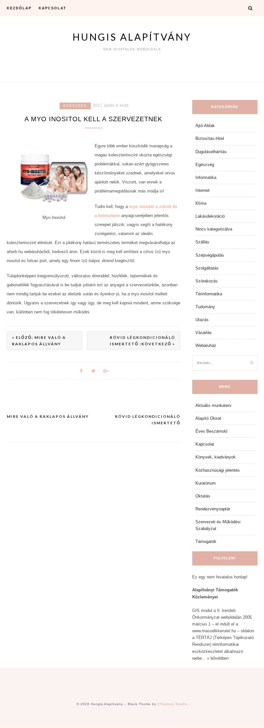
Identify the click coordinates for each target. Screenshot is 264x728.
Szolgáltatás (207, 268)
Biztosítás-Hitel (209, 138)
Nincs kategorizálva (213, 229)
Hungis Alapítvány (132, 37)
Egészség (75, 105)
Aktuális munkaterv (213, 405)
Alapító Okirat (208, 418)
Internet (202, 190)
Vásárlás (203, 332)
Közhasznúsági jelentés (217, 470)
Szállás (202, 242)
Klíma (200, 203)
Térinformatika (208, 293)
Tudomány (205, 306)
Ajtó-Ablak (205, 125)
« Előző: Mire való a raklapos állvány (39, 340)
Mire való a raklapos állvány (48, 416)
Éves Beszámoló (211, 431)
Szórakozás (206, 281)
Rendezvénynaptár (212, 509)
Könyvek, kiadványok (215, 457)
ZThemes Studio (172, 704)
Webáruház (205, 345)
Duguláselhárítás (211, 151)
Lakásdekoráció (210, 216)
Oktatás (202, 496)
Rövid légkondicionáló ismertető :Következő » (142, 340)
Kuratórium (205, 483)
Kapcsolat (52, 8)
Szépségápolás (209, 255)
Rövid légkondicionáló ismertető (147, 419)
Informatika (205, 177)
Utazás (202, 319)
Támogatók (205, 541)
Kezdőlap (19, 8)
